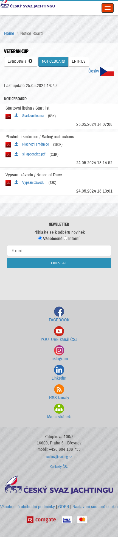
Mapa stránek (59, 416)
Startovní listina (32, 116)
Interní (73, 238)
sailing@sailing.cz (59, 457)
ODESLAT (59, 262)
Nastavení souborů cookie (95, 506)
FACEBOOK (59, 320)
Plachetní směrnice (34, 144)
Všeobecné (52, 238)
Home (9, 33)
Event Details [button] (18, 61)
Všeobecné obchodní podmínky (27, 506)
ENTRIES (79, 61)
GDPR (63, 506)
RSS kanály (59, 397)
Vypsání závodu (32, 182)
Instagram (59, 358)
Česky (94, 71)
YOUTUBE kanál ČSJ (59, 339)
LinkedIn (59, 378)
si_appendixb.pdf (32, 154)
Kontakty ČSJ (59, 467)
